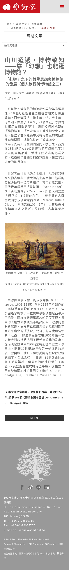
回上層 (34, 418)
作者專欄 (36, 24)
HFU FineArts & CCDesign (41, 544)
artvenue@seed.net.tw (30, 529)
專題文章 (21, 24)
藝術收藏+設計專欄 (23, 28)
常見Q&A (39, 554)
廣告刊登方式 (10, 554)
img (22, 486)
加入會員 (50, 554)
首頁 (9, 24)
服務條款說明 (25, 554)
